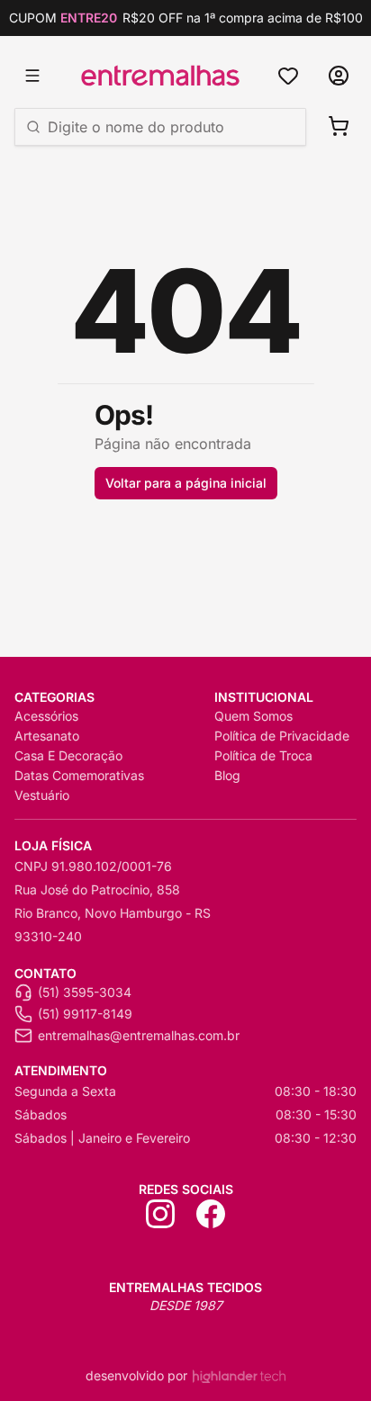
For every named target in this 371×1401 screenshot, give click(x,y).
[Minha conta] (339, 76)
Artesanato (46, 735)
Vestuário (41, 795)
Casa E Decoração (68, 755)
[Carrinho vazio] (339, 126)
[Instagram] (160, 1213)
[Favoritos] (288, 76)
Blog (227, 775)
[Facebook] (210, 1213)
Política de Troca (263, 755)
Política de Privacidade (281, 735)
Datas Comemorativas (79, 775)
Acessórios (46, 715)
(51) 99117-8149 (85, 1013)
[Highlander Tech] (239, 1376)
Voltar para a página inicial (186, 482)
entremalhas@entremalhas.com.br (139, 1035)
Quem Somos (253, 715)
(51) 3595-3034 (84, 992)
